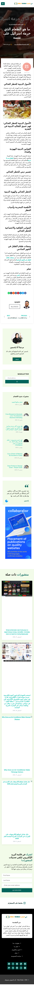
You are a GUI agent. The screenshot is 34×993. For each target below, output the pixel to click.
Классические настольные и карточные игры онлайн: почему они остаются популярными (17, 632)
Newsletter (23, 374)
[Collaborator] (18, 558)
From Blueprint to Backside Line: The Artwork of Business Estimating (14, 415)
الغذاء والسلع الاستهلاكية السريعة (16, 24)
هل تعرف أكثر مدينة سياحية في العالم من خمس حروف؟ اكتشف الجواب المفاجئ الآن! (14, 427)
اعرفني (17, 359)
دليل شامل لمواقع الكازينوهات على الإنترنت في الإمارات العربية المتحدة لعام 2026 (17, 836)
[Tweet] (6, 501)
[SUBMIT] (17, 381)
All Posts (14, 306)
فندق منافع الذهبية (17, 402)
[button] (25, 293)
